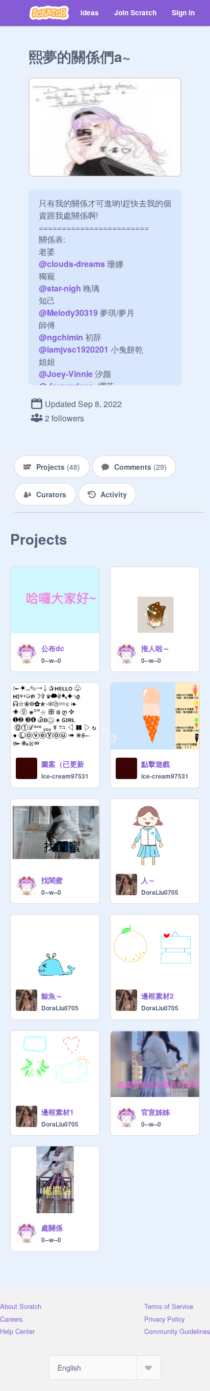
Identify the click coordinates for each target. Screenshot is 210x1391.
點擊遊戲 (155, 764)
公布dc (52, 648)
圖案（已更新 (62, 764)
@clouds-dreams (72, 264)
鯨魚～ (52, 996)
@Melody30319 (68, 312)
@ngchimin (61, 337)
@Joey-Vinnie (66, 374)
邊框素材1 (57, 1112)
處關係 (52, 1227)
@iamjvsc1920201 (74, 349)
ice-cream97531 (65, 776)
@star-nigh (60, 288)
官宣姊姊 (155, 1112)
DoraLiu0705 (159, 892)
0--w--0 (51, 660)
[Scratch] (49, 12)
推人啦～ (155, 648)
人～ (148, 880)
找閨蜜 (52, 880)
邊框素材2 (157, 996)
